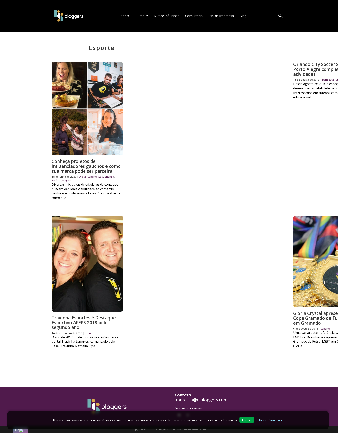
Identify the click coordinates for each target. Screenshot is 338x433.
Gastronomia (106, 176)
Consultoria (194, 16)
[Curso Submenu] (147, 15)
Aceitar (247, 420)
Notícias (56, 180)
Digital (82, 176)
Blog (243, 16)
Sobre (125, 16)
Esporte (92, 176)
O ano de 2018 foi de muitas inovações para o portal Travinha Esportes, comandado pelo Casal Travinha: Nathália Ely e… (85, 341)
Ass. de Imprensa (221, 16)
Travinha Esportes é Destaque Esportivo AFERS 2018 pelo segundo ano (84, 323)
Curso (140, 16)
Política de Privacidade (269, 420)
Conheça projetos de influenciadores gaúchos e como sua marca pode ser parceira (86, 166)
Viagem (67, 180)
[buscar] (280, 16)
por (17, 429)
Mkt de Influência (166, 16)
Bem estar (328, 79)
